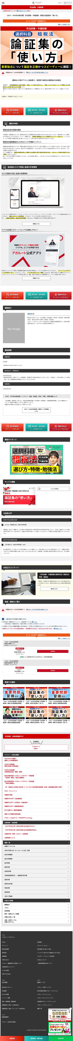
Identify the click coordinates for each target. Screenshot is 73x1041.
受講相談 (12, 1038)
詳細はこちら (36, 224)
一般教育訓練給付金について (44, 963)
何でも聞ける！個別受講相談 (13, 810)
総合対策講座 (8, 854)
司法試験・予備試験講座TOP (14, 736)
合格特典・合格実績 (10, 823)
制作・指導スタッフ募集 (11, 914)
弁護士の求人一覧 (9, 917)
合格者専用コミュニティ (8, 967)
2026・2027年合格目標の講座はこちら (38, 72)
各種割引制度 (8, 795)
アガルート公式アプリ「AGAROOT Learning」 (18, 818)
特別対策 (7, 888)
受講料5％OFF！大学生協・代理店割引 (16, 802)
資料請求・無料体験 (36, 1038)
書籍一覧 (39, 1008)
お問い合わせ (5, 960)
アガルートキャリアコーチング (45, 998)
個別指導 (7, 892)
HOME (3, 942)
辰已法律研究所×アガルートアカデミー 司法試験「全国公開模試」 (19, 782)
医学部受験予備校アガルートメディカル (47, 991)
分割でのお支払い (6, 974)
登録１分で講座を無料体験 (12, 814)
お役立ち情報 (8, 900)
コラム (6, 908)
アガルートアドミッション (44, 994)
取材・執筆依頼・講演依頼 (9, 1001)
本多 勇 (29, 314)
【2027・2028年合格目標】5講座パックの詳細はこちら (36, 410)
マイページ (5, 945)
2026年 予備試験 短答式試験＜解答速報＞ (11, 765)
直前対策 (7, 879)
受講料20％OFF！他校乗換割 (13, 798)
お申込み (53, 651)
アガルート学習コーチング (44, 987)
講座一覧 (7, 843)
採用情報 (7, 911)
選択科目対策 (8, 884)
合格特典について (9, 838)
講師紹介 (7, 905)
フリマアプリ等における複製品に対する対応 (48, 952)
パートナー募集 (6, 998)
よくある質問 (5, 970)
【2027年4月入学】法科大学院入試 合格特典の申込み (20, 830)
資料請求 (4, 952)
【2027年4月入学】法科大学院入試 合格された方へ (19, 826)
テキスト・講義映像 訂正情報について (12, 963)
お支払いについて (41, 960)
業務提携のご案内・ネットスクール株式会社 (13, 1008)
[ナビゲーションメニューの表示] (3, 3)
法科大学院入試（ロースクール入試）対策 (17, 850)
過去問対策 (7, 871)
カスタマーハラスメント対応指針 (45, 956)
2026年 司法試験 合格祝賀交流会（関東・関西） (13, 771)
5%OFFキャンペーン (22, 11)
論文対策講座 (8, 859)
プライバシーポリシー (43, 945)
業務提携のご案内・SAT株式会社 (10, 1005)
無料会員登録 (5, 949)
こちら (35, 622)
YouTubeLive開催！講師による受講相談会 (11, 759)
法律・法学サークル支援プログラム (10, 921)
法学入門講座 (8, 896)
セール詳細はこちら (65, 24)
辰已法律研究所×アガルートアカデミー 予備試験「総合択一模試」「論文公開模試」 (19, 776)
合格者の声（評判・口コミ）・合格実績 (16, 834)
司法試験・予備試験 (36, 7)
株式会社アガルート (7, 987)
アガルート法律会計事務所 (9, 1022)
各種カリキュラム (9, 846)
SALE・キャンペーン (10, 791)
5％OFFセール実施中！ (36, 747)
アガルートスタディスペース (44, 1005)
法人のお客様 (5, 994)
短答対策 (7, 867)
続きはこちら (54, 589)
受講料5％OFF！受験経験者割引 (14, 806)
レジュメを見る (54, 489)
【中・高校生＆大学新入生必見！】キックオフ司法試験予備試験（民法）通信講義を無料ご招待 (33, 787)
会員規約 (39, 942)
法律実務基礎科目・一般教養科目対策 (15, 875)
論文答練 (7, 863)
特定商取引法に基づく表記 (44, 949)
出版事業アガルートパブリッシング (46, 1001)
